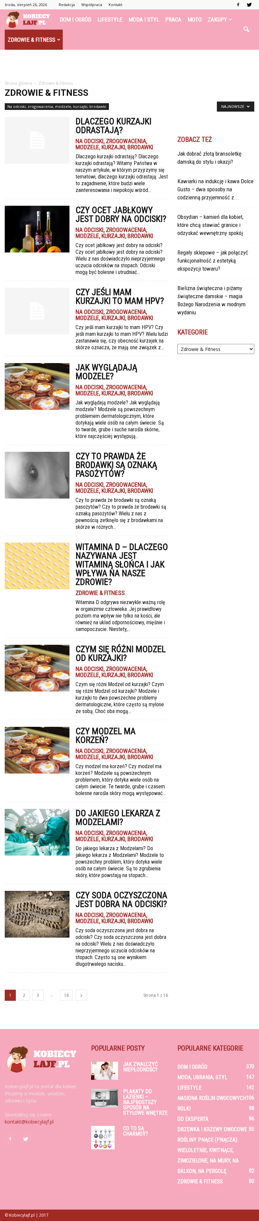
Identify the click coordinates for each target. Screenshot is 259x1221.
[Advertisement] (129, 64)
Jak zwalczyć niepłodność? (140, 1067)
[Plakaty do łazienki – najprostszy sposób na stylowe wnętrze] (104, 1098)
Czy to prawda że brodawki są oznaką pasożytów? (116, 465)
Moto (195, 19)
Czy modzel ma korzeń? (106, 735)
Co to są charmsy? (135, 1131)
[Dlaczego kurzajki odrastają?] (37, 140)
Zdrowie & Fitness (31, 39)
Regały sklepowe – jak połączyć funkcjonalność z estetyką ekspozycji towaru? (212, 260)
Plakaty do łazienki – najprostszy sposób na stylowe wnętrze (145, 1102)
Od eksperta (192, 1119)
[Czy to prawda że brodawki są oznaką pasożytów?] (37, 475)
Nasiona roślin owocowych (211, 1098)
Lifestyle (109, 19)
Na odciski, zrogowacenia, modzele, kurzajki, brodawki (56, 106)
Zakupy (217, 19)
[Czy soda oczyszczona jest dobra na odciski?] (37, 914)
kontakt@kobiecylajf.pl (29, 1121)
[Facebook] (238, 4)
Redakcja (67, 4)
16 (66, 995)
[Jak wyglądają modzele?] (37, 386)
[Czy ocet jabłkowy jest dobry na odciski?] (37, 229)
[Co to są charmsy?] (104, 1137)
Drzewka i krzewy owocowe (212, 1129)
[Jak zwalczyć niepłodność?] (104, 1071)
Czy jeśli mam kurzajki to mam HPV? (120, 296)
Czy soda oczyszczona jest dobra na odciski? (121, 899)
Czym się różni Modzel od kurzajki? (121, 653)
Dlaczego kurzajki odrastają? (113, 125)
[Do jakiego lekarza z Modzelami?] (37, 832)
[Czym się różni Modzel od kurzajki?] (37, 668)
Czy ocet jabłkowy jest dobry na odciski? (121, 214)
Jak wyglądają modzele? (106, 371)
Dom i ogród (75, 19)
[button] (246, 30)
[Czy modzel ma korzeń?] (37, 750)
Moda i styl (143, 19)
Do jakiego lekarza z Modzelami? (118, 817)
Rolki (184, 1108)
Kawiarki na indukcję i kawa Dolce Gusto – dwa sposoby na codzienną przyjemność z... (215, 189)
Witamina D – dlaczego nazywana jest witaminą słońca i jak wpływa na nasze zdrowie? (122, 564)
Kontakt (115, 4)
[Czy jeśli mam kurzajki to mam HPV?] (37, 311)
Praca (173, 19)
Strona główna (18, 83)
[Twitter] (249, 4)
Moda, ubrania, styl (202, 1077)
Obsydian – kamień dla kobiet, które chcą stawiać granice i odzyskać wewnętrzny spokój (210, 224)
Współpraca (91, 4)
